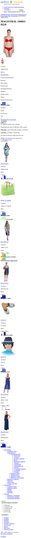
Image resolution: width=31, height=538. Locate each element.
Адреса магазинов (19, 7)
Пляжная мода (22, 14)
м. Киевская (6, 510)
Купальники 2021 (6, 16)
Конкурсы (7, 528)
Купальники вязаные (20, 469)
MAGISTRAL (5, 75)
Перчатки (10, 480)
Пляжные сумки (15, 476)
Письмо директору (9, 523)
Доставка (6, 8)
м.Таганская (6, 511)
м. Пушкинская (7, 506)
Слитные (16, 457)
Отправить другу (7, 139)
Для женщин (14, 14)
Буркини (16, 472)
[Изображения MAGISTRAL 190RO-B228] (9, 57)
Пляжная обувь (15, 475)
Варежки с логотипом (13, 495)
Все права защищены (7, 533)
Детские (16, 467)
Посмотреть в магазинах (9, 119)
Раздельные (14, 16)
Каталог (8, 14)
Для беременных (18, 466)
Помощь (6, 520)
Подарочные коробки (13, 497)
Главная (3, 14)
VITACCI (3, 320)
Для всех (6, 494)
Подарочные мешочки (13, 498)
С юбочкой (17, 470)
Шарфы (9, 489)
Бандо (15, 460)
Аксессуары (10, 482)
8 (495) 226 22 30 (8, 7)
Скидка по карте (8, 529)
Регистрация (11, 11)
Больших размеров (19, 458)
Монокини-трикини (19, 461)
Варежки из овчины (13, 479)
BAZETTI (3, 357)
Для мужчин (7, 485)
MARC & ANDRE (6, 200)
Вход (5, 11)
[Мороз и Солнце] (12, 4)
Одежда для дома (12, 483)
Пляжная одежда (15, 473)
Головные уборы (12, 451)
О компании (7, 525)
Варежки (9, 491)
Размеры (6, 519)
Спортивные (17, 464)
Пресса (6, 526)
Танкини (16, 463)
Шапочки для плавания (17, 477)
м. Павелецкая (7, 508)
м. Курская (6, 505)
